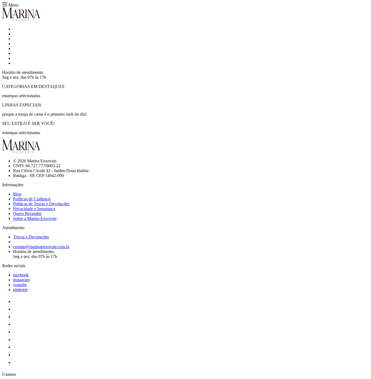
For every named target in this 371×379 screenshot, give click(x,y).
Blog (17, 194)
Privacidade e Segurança (34, 208)
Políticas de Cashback (32, 199)
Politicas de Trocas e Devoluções (41, 203)
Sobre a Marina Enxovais (34, 218)
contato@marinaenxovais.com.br (41, 246)
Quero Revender (27, 213)
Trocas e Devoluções (31, 237)
